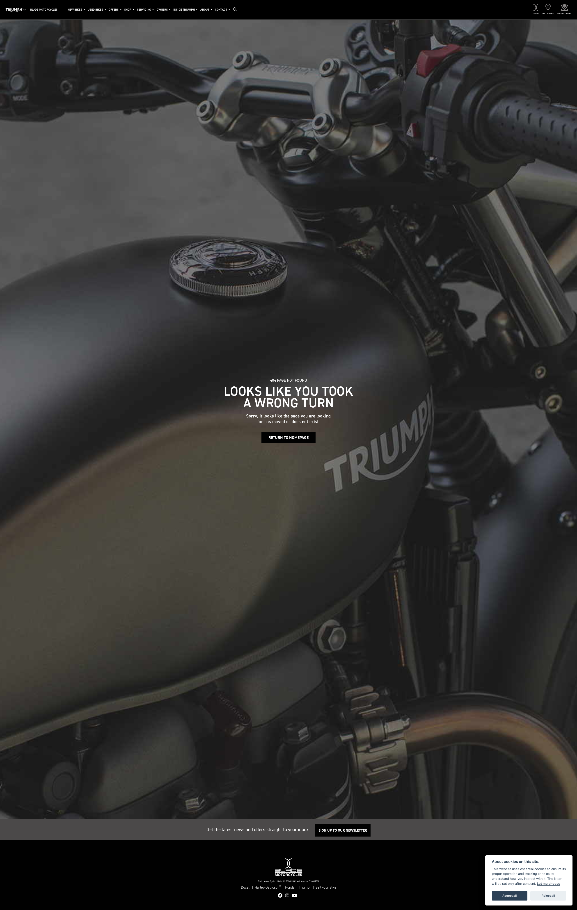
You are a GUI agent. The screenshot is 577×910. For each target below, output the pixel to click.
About (205, 9)
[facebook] (281, 895)
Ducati (245, 887)
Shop (128, 9)
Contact (221, 9)
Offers (114, 9)
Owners (162, 9)
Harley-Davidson (268, 887)
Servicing (144, 9)
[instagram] (288, 895)
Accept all (509, 895)
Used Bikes (96, 9)
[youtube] (296, 895)
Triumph (305, 887)
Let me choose (548, 883)
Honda (290, 887)
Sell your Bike (326, 887)
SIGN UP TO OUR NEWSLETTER (342, 830)
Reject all (548, 895)
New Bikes (75, 9)
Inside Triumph (184, 9)
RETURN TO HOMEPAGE (288, 437)
